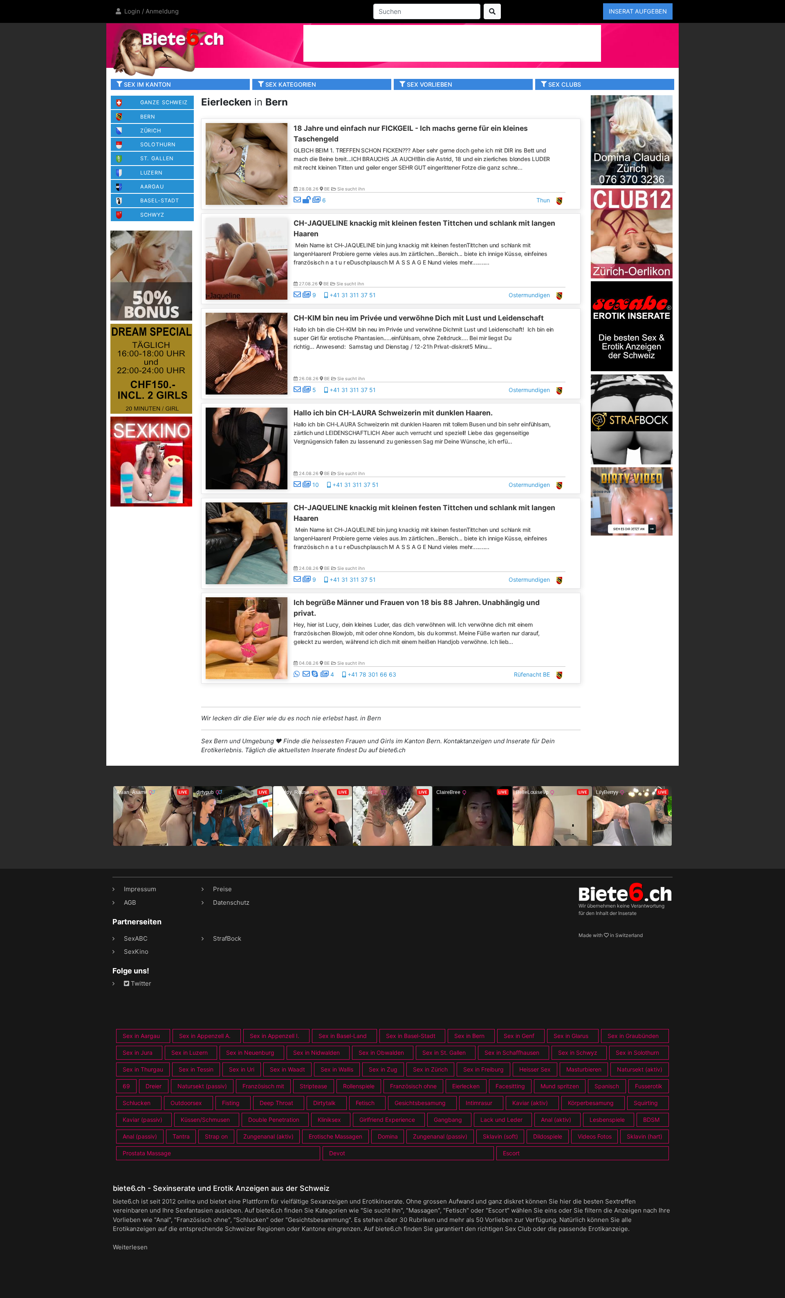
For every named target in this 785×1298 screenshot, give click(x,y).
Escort (511, 1153)
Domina (388, 1136)
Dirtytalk (324, 1102)
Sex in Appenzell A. (205, 1035)
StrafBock (227, 938)
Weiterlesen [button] (130, 1247)
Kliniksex (329, 1119)
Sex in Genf (519, 1035)
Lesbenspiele (607, 1119)
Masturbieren (583, 1069)
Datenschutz (231, 902)
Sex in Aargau (141, 1035)
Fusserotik (648, 1086)
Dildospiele (547, 1136)
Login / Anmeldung (151, 11)
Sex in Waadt (287, 1069)
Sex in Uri (241, 1069)
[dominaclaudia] (632, 139)
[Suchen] (492, 11)
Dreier (153, 1086)
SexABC (136, 938)
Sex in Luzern (189, 1052)
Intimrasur (479, 1102)
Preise (222, 889)
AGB (130, 902)
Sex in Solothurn (637, 1052)
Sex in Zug (383, 1069)
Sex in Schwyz (577, 1052)
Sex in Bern (469, 1035)
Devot (337, 1153)
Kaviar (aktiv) (530, 1102)
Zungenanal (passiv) (440, 1136)
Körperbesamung (591, 1102)
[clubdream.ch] (151, 368)
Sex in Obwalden (381, 1052)
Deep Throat (276, 1102)
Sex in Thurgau (143, 1069)
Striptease (313, 1086)
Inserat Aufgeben (638, 11)
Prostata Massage (147, 1153)
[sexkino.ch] (151, 461)
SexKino (136, 951)
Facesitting (510, 1086)
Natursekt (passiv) (202, 1086)
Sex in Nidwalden (316, 1052)
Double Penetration (273, 1119)
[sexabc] (632, 326)
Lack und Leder (501, 1119)
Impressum (140, 889)
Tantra (181, 1136)
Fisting (231, 1102)
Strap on (216, 1136)
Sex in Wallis (337, 1069)
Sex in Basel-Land (342, 1035)
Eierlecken (466, 1086)
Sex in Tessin (196, 1069)
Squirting (646, 1102)
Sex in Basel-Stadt (410, 1035)
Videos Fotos (595, 1136)
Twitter (140, 983)
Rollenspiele (359, 1086)
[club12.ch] (632, 233)
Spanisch (606, 1086)
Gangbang (448, 1119)
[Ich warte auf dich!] (632, 533)
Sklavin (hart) (644, 1136)
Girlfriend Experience (387, 1119)
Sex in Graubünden (633, 1035)
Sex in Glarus (571, 1035)
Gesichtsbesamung (420, 1102)
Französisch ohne (413, 1086)
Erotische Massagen (335, 1136)
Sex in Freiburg (483, 1069)
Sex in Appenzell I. (274, 1035)
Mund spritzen (560, 1086)
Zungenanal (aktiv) (268, 1136)
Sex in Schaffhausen (511, 1052)
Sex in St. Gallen (444, 1052)
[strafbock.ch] (632, 419)
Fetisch (365, 1102)
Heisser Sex (535, 1069)
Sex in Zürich (430, 1069)
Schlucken (136, 1102)
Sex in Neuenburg (250, 1052)
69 (126, 1086)
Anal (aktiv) (556, 1119)
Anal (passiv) (140, 1136)
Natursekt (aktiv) (639, 1069)
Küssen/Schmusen (205, 1119)
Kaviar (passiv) (142, 1119)
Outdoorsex (186, 1102)
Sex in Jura (138, 1052)
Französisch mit (263, 1086)
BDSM (651, 1119)
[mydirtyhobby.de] (151, 275)
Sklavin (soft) (500, 1136)
